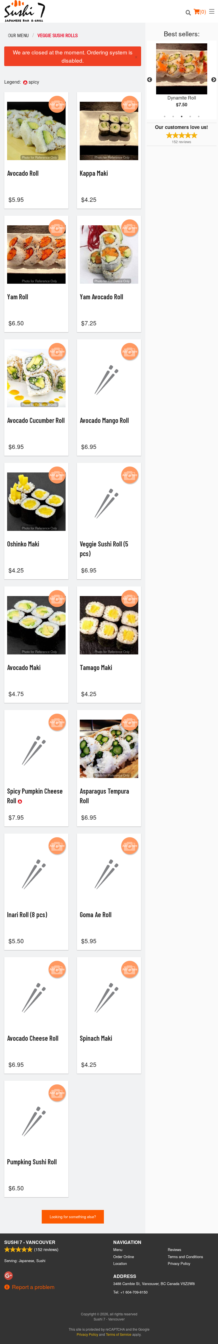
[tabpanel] (181, 80)
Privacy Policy (179, 1263)
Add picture (57, 104)
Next (214, 80)
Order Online (123, 1256)
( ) (203, 11)
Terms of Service (118, 1334)
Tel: (130, 1292)
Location (120, 1263)
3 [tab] (182, 116)
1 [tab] (164, 116)
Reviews (174, 1249)
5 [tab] (199, 116)
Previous (149, 80)
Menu (117, 1249)
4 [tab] (190, 116)
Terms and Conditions (185, 1256)
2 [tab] (173, 116)
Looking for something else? (73, 1216)
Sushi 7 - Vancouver (29, 1242)
